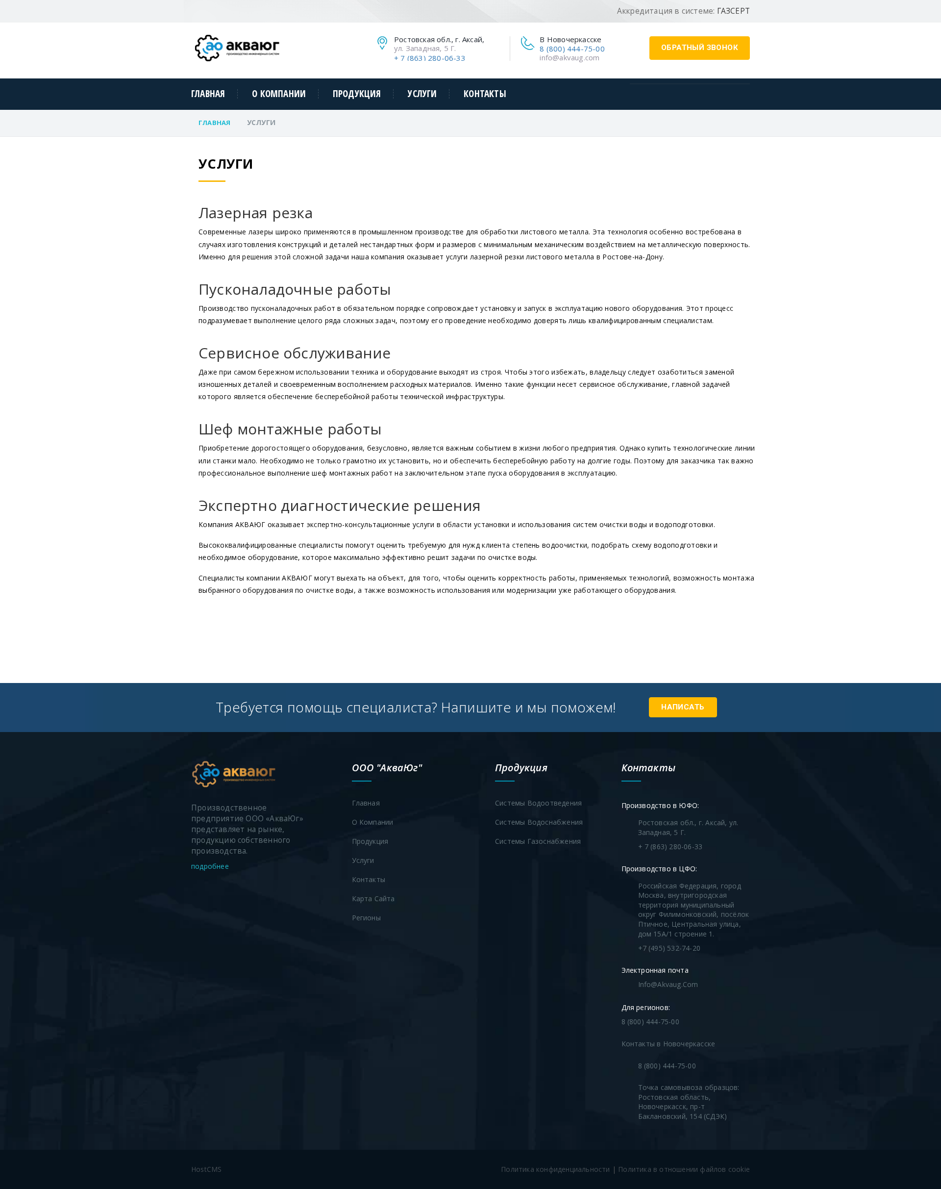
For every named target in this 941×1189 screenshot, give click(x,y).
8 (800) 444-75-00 (572, 48)
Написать (682, 707)
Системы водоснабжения (539, 822)
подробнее (211, 866)
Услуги (422, 94)
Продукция (357, 94)
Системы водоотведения (538, 803)
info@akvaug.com (569, 57)
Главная (208, 94)
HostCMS (206, 1169)
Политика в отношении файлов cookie (684, 1169)
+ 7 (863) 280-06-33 (430, 58)
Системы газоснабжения (538, 841)
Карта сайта (373, 898)
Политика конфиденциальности (555, 1169)
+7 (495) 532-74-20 (669, 948)
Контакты (485, 94)
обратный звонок (699, 47)
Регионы (366, 917)
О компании (279, 94)
